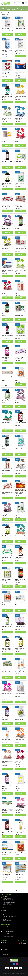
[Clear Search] (18, 2)
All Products (8, 8)
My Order (22, 8)
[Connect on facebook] (14, 964)
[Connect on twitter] (11, 964)
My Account (13, 8)
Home (2, 8)
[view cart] (26, 3)
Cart (18, 8)
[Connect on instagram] (17, 964)
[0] (26, 3)
